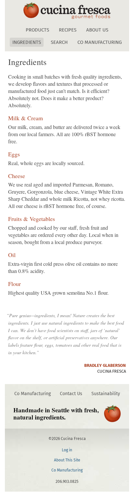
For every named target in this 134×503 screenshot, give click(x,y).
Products (37, 30)
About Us (97, 30)
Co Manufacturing (99, 42)
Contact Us (71, 393)
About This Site (67, 460)
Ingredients (26, 42)
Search (59, 42)
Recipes (67, 30)
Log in (67, 450)
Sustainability (105, 393)
